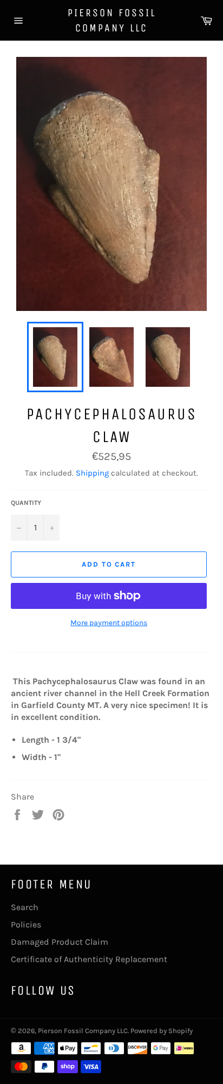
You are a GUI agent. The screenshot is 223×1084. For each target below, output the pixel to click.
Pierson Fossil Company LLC (112, 20)
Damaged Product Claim (59, 942)
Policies (26, 924)
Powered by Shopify (161, 1031)
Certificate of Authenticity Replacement (89, 959)
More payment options (108, 622)
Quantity (26, 503)
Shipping (92, 473)
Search (24, 907)
